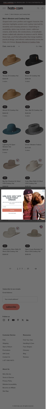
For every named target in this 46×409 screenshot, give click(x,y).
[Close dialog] (43, 191)
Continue (11, 210)
